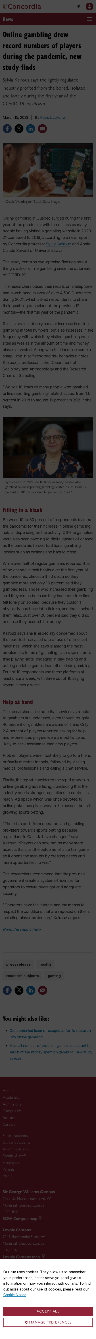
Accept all (48, 1311)
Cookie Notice (14, 1295)
